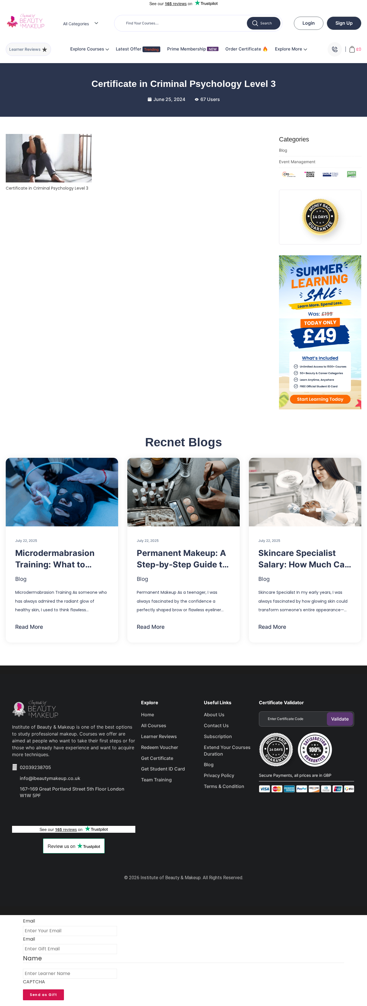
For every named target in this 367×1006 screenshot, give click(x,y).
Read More (29, 627)
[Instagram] (60, 811)
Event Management (297, 161)
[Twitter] (39, 811)
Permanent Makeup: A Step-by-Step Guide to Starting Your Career (182, 559)
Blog (283, 150)
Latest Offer (129, 49)
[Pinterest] (80, 811)
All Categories (76, 23)
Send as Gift (43, 994)
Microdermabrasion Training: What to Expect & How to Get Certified (56, 559)
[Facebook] (19, 811)
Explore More (289, 49)
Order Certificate (243, 49)
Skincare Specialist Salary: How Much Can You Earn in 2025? (304, 559)
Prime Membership (192, 49)
